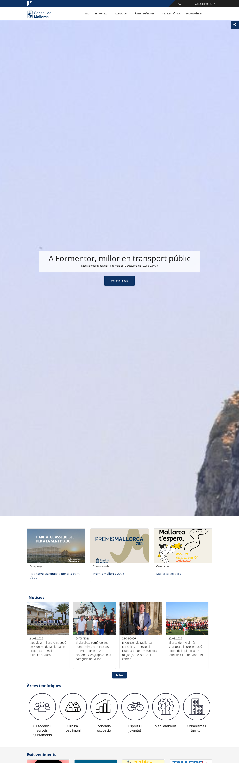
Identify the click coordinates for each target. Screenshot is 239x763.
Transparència (194, 13)
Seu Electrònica (171, 13)
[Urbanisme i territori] (196, 707)
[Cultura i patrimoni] (73, 707)
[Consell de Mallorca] (39, 14)
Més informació (119, 280)
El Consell (101, 13)
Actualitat (121, 13)
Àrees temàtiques (144, 13)
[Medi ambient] (165, 707)
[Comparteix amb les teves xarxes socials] (235, 25)
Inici (87, 13)
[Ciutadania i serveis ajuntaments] (42, 707)
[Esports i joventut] (135, 707)
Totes (119, 675)
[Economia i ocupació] (104, 707)
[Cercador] (208, 13)
